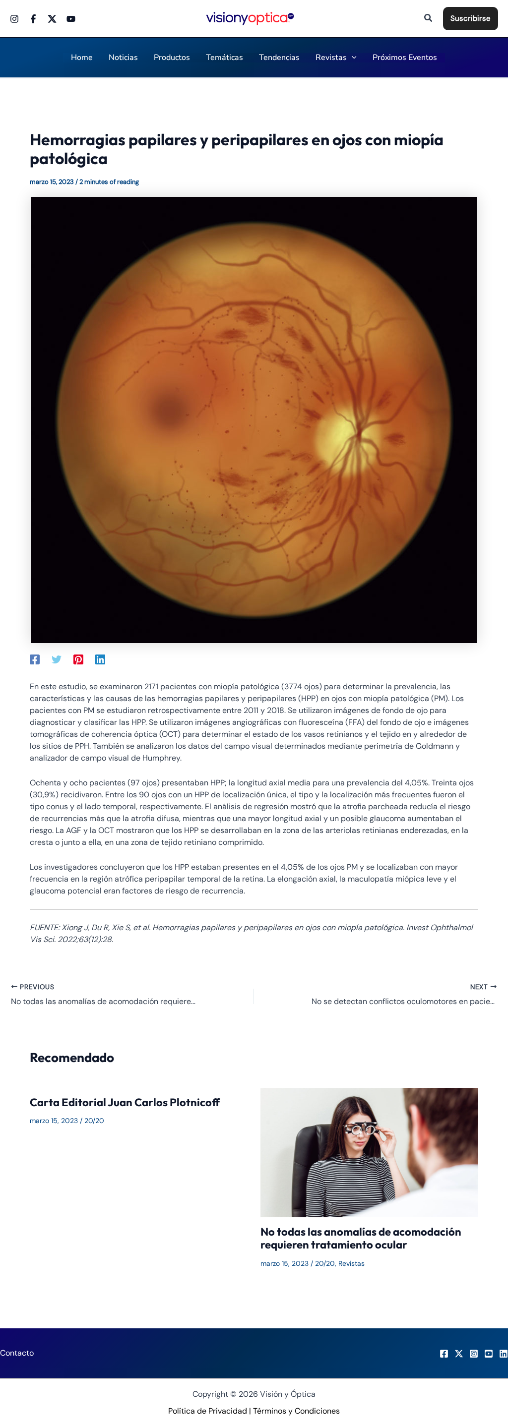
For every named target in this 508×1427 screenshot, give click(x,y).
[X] (458, 1353)
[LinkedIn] (503, 1353)
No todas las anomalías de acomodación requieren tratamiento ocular (360, 1238)
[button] (428, 18)
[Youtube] (70, 18)
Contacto (17, 1353)
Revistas (351, 1263)
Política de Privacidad (207, 1411)
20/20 (94, 1120)
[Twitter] (52, 18)
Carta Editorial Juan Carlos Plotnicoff (125, 1102)
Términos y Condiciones (296, 1411)
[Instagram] (14, 18)
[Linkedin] (100, 659)
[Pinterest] (78, 659)
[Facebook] (33, 18)
